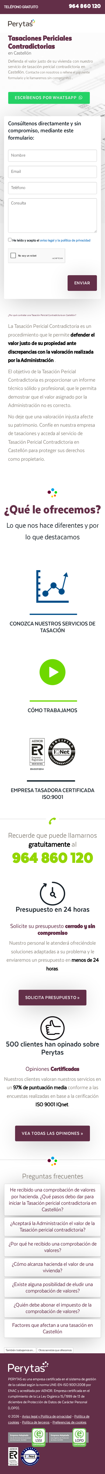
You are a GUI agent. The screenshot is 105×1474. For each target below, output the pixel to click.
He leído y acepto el (51, 240)
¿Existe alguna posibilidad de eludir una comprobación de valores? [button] (52, 1287)
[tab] (52, 1200)
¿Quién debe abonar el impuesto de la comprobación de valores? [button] (53, 1308)
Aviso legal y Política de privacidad (46, 1417)
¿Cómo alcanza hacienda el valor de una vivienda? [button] (52, 1267)
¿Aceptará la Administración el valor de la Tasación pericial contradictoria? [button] (52, 1226)
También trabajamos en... (20, 1350)
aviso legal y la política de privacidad (65, 240)
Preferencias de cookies (69, 1423)
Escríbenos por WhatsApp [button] (46, 97)
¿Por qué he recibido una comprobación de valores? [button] (53, 1247)
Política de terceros (36, 1423)
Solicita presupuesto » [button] (52, 997)
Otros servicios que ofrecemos (55, 1350)
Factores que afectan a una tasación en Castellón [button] (52, 1328)
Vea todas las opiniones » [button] (52, 1133)
